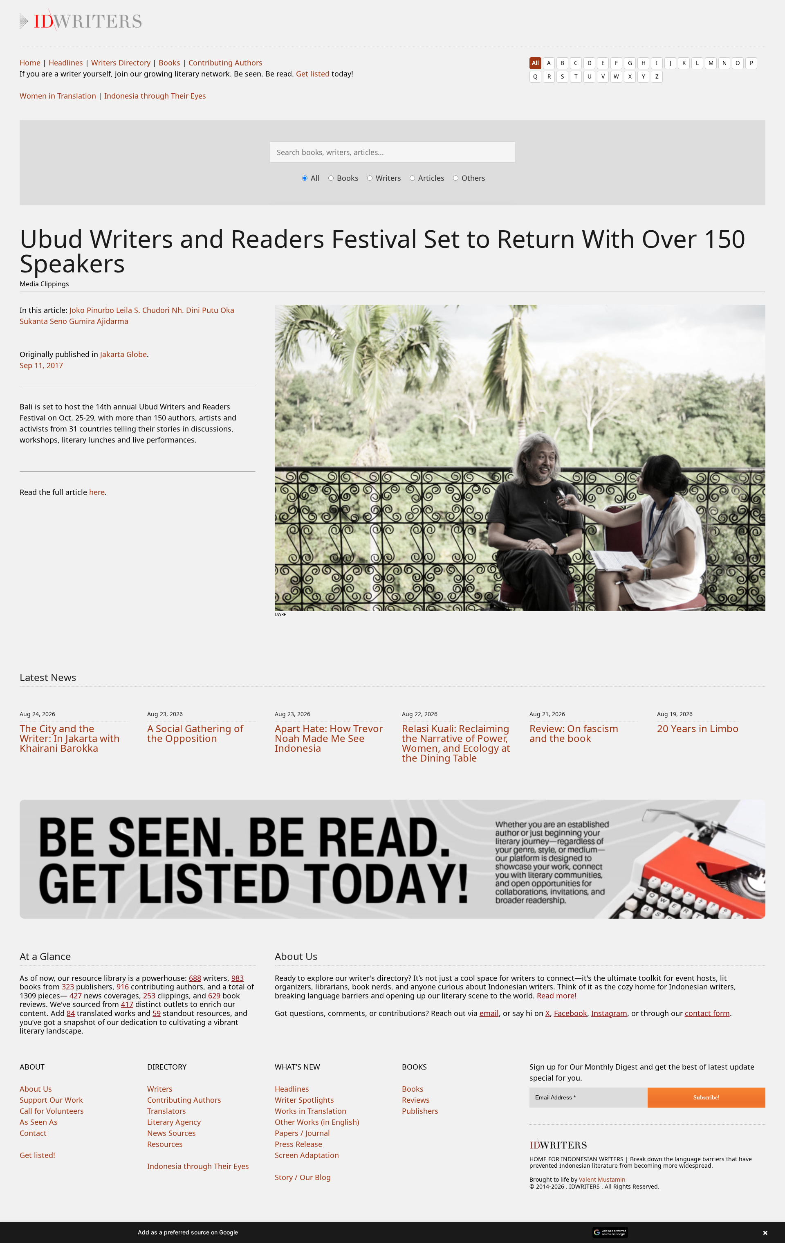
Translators (166, 1111)
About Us (36, 1089)
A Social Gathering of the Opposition (195, 733)
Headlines (66, 62)
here (97, 492)
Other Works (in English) (317, 1122)
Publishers (420, 1111)
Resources (165, 1144)
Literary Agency (174, 1122)
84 (71, 1013)
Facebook (570, 1013)
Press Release (298, 1144)
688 (195, 978)
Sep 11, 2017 (41, 365)
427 (76, 995)
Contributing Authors (225, 62)
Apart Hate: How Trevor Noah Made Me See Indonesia (329, 738)
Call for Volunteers (52, 1111)
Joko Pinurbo (92, 310)
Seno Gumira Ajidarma (89, 321)
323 (68, 986)
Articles (430, 178)
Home (30, 62)
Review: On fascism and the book (573, 733)
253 (149, 995)
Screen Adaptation (307, 1155)
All (535, 63)
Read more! (556, 995)
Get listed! (37, 1155)
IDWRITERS (392, 18)
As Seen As (39, 1122)
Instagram (609, 1013)
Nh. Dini (186, 310)
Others (472, 178)
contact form (707, 1013)
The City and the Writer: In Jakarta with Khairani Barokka (70, 738)
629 (214, 995)
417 (127, 1004)
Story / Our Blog (303, 1177)
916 (123, 986)
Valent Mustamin (602, 1179)
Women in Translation (58, 96)
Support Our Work (51, 1100)
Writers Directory (120, 62)
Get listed (313, 74)
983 (237, 978)
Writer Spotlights (304, 1100)
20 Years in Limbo (698, 728)
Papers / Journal (302, 1133)
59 (157, 1013)
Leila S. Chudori (143, 310)
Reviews (416, 1100)
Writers (387, 178)
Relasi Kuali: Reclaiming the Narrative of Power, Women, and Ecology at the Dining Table (456, 743)
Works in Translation (310, 1111)
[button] (392, 1232)
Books (169, 62)
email (489, 1013)
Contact (33, 1133)
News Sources (171, 1133)
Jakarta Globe (123, 354)
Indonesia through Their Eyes (155, 96)
